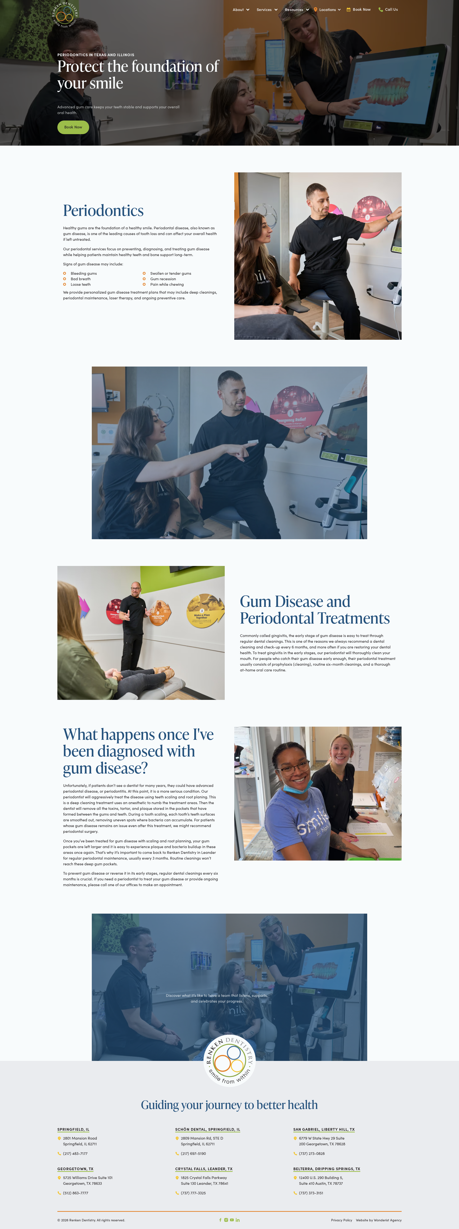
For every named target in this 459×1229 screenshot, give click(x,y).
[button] (241, 9)
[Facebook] (220, 1220)
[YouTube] (232, 1220)
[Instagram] (226, 1220)
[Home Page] (82, 9)
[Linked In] (238, 1220)
